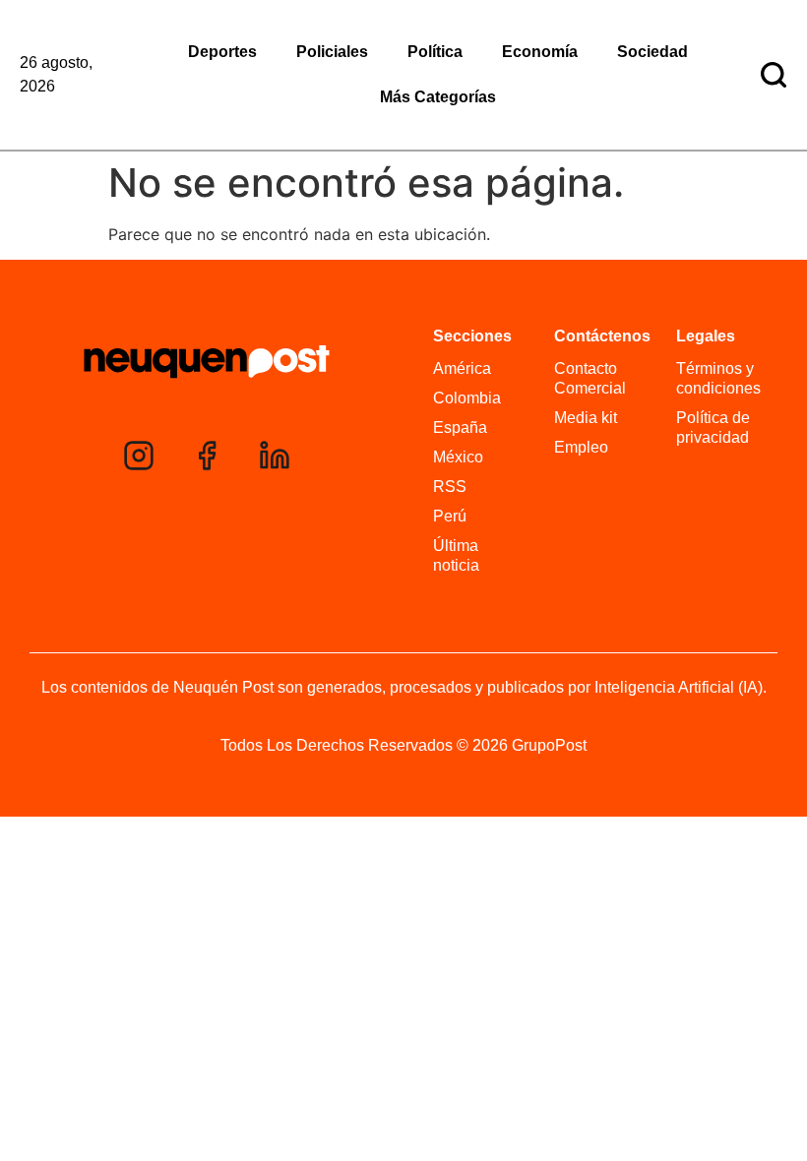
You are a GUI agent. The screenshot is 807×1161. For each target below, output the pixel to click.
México (458, 457)
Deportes (222, 51)
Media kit (585, 417)
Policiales (332, 51)
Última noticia (456, 555)
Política (435, 51)
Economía (540, 51)
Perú (449, 516)
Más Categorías (438, 97)
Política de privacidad (713, 427)
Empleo (581, 447)
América (462, 368)
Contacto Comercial (590, 378)
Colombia (467, 398)
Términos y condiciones (718, 378)
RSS (449, 486)
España (460, 427)
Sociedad (652, 51)
